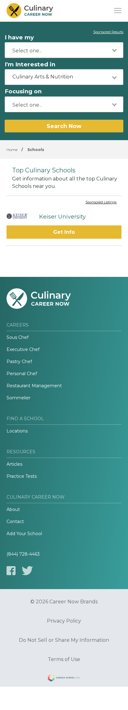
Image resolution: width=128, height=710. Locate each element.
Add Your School (24, 533)
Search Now (64, 126)
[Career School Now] (64, 679)
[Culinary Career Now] (30, 11)
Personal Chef (22, 373)
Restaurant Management (34, 385)
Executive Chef (23, 349)
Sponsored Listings (101, 202)
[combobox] (64, 50)
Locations (17, 431)
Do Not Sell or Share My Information (64, 640)
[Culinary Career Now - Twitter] (27, 570)
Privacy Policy (64, 621)
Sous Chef (18, 337)
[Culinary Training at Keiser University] (20, 216)
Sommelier (18, 398)
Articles (14, 464)
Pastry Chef (19, 361)
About (13, 509)
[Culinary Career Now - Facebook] (11, 570)
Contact (15, 521)
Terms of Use (64, 659)
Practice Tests (22, 476)
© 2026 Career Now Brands (64, 602)
